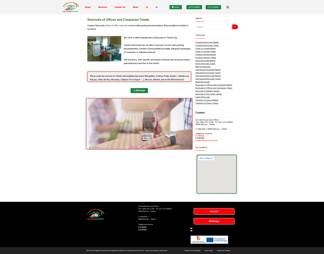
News (135, 7)
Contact (214, 211)
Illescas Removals (202, 67)
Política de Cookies (223, 250)
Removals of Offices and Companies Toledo (213, 88)
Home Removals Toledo (205, 64)
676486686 (200, 136)
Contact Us (120, 7)
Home (88, 7)
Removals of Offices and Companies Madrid (213, 85)
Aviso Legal (209, 250)
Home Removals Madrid (205, 61)
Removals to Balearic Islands (207, 91)
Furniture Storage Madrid (205, 54)
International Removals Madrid (208, 76)
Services (102, 7)
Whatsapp (214, 221)
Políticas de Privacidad (192, 250)
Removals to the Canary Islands (208, 94)
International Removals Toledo (208, 79)
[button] (228, 7)
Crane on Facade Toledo (205, 51)
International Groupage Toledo (208, 73)
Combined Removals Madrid (207, 42)
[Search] (235, 26)
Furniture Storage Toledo (205, 58)
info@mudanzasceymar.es (206, 140)
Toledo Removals (202, 97)
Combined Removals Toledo (207, 45)
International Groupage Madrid (207, 70)
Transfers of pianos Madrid (206, 100)
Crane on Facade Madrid (205, 48)
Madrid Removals (202, 82)
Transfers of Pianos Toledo (206, 103)
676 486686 (142, 227)
